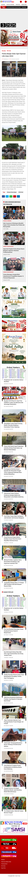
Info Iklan (3, 866)
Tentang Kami (4, 863)
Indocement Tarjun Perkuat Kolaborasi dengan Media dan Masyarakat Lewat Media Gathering (13, 495)
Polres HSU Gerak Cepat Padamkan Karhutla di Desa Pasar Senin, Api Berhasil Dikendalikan (13, 448)
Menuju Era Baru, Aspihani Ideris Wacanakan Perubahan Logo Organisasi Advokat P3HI (13, 561)
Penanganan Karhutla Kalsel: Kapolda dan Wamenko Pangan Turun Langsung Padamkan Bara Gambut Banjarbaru (13, 471)
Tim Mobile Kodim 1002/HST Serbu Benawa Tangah (13, 811)
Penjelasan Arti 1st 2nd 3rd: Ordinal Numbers (13, 380)
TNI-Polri (9, 50)
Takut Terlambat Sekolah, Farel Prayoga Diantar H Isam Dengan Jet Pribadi (13, 721)
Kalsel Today (17, 875)
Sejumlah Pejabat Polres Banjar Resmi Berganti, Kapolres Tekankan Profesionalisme (13, 250)
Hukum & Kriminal (10, 4)
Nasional (3, 4)
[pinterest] (14, 196)
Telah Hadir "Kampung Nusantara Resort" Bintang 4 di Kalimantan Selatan (13, 744)
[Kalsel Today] (7, 2)
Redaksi (3, 859)
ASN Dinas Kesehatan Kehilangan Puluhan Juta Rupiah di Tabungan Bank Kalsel (13, 699)
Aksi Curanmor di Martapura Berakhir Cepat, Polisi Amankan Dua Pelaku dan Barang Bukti (14, 225)
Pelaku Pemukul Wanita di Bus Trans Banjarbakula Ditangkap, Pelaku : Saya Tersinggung (14, 676)
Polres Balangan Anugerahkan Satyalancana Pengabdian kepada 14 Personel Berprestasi (13, 276)
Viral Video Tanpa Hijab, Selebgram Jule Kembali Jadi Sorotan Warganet (14, 517)
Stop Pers (3, 868)
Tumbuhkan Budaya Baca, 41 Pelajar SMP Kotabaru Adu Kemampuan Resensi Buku (14, 584)
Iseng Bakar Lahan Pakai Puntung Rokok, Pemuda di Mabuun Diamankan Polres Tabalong (13, 425)
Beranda (4, 50)
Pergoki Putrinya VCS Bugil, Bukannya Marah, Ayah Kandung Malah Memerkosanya (13, 790)
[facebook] (3, 196)
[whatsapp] (10, 196)
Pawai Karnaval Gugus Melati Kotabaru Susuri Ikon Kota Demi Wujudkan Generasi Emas (12, 538)
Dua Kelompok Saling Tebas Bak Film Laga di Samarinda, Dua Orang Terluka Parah (13, 653)
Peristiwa (18, 4)
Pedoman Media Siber (6, 861)
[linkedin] (18, 196)
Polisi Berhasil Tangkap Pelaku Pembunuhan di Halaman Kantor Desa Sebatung (13, 767)
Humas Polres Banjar (12, 192)
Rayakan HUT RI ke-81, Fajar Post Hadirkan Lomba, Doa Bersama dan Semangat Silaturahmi (13, 402)
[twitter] (7, 196)
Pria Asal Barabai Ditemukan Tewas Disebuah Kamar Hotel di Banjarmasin (13, 630)
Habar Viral (24, 4)
